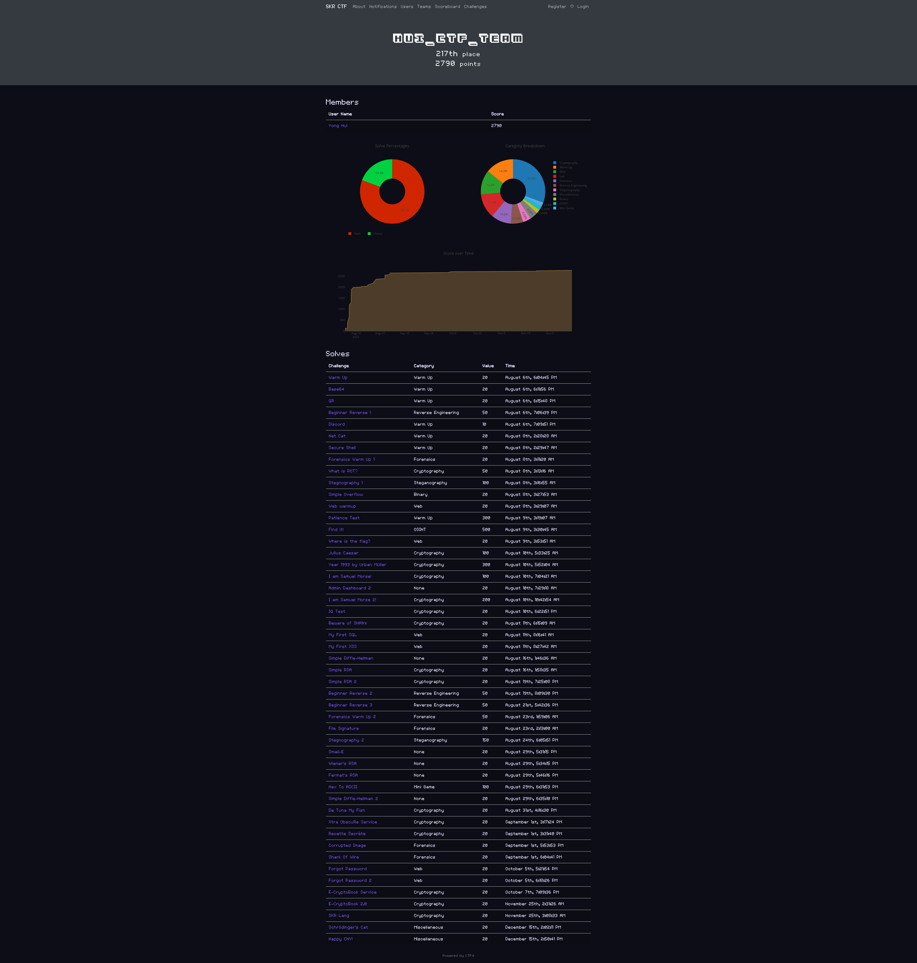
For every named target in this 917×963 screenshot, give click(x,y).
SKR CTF (336, 6)
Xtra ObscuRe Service (353, 822)
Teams (424, 6)
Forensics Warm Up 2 (352, 716)
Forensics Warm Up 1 (352, 459)
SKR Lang (339, 915)
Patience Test (344, 518)
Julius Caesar (344, 553)
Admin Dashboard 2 (350, 588)
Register (557, 6)
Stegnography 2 (346, 740)
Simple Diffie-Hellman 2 (353, 798)
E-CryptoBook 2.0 (348, 904)
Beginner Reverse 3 (351, 705)
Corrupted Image (347, 845)
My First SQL (343, 635)
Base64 (337, 389)
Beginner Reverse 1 (350, 412)
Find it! (336, 529)
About (359, 6)
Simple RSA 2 (343, 681)
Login (583, 6)
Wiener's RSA (343, 763)
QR (331, 401)
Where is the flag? (350, 541)
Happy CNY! (341, 939)
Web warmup (342, 506)
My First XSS (343, 646)
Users (407, 6)
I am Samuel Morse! (350, 576)
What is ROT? (343, 471)
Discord (337, 424)
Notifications (383, 6)
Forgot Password (348, 869)
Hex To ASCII (343, 787)
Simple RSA (340, 670)
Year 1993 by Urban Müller (358, 564)
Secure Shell (342, 447)
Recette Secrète (347, 833)
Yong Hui (338, 125)
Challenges (475, 6)
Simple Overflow (346, 494)
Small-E (336, 752)
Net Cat (337, 436)
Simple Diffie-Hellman (351, 658)
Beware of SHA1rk (348, 623)
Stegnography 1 (346, 483)
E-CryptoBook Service (353, 892)
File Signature (344, 728)
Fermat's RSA (343, 775)
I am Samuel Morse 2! (352, 600)
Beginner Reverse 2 (351, 693)
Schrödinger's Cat (348, 927)
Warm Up (338, 377)
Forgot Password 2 (350, 880)
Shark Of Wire (344, 857)
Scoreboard (447, 6)
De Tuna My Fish (347, 810)
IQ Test (337, 611)
